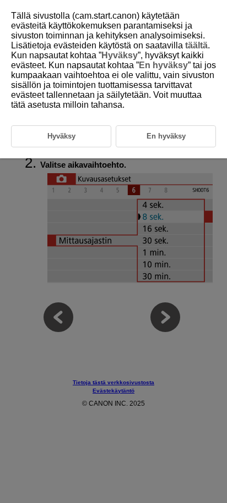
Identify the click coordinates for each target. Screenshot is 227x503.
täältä (196, 45)
